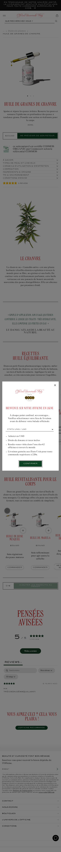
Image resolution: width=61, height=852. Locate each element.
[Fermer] (55, 385)
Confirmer (30, 463)
